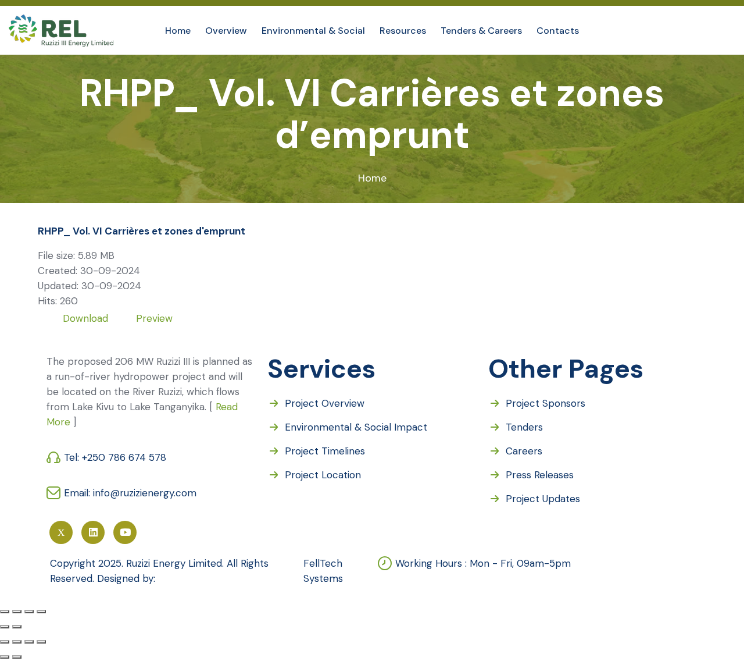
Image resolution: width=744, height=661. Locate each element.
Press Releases (540, 474)
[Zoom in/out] (41, 611)
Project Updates (543, 498)
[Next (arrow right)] (17, 626)
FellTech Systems (323, 571)
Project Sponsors (545, 403)
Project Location (323, 474)
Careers (524, 451)
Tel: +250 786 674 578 (116, 457)
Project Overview (324, 403)
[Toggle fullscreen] (29, 611)
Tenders (524, 427)
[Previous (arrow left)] (4, 626)
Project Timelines (325, 451)
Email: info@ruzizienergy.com (130, 492)
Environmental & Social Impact (356, 427)
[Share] (17, 611)
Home (372, 178)
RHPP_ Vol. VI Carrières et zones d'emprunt (141, 231)
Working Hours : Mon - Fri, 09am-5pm (483, 563)
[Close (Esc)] (4, 611)
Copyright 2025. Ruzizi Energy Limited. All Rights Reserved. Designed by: (159, 571)
